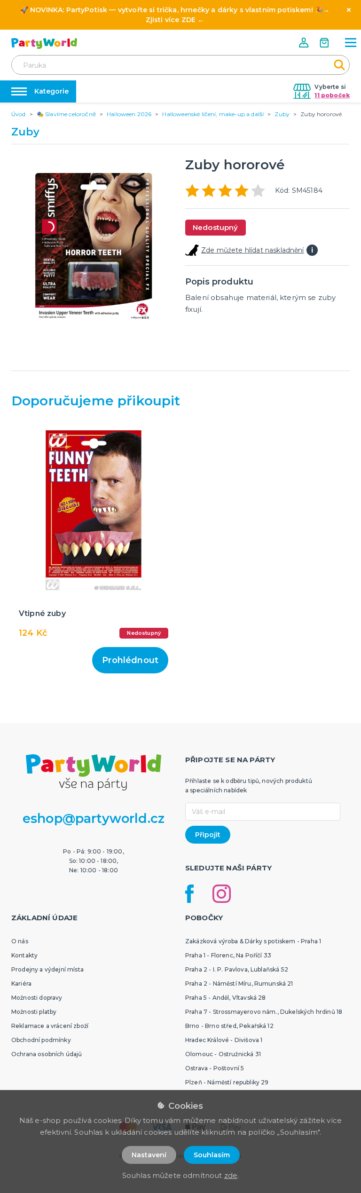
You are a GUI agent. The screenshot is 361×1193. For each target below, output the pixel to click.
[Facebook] (189, 894)
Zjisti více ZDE (171, 20)
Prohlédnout (130, 660)
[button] (304, 42)
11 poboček (332, 95)
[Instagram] (221, 894)
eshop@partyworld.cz (94, 818)
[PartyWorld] (44, 43)
